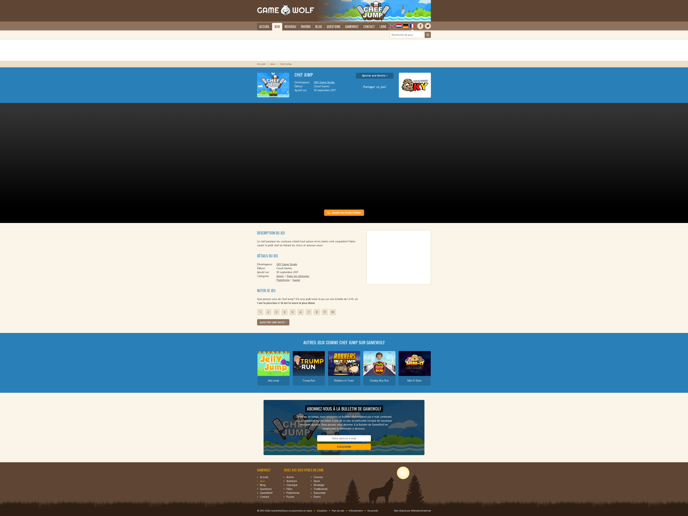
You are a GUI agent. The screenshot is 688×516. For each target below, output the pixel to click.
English (392, 26)
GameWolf (352, 26)
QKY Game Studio (324, 82)
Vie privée (372, 510)
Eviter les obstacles (298, 276)
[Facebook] (420, 26)
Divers (317, 496)
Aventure (291, 481)
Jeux (277, 26)
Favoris (306, 26)
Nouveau (290, 26)
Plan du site (338, 510)
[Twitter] (428, 26)
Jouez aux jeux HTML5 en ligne (304, 470)
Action (280, 276)
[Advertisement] (344, 50)
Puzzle (290, 496)
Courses (318, 477)
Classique (292, 484)
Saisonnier (320, 492)
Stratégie (319, 484)
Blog (318, 26)
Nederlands (398, 26)
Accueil (264, 26)
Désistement (356, 510)
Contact (369, 26)
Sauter (296, 280)
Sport (317, 481)
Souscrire (344, 446)
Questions (333, 26)
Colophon (322, 510)
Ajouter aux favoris (373, 75)
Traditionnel (321, 488)
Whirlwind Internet (421, 510)
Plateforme (283, 280)
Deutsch (405, 26)
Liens (383, 26)
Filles (289, 488)
